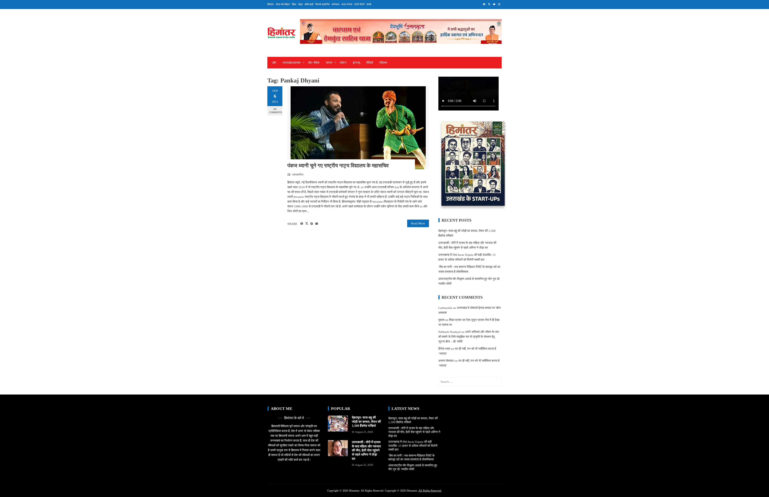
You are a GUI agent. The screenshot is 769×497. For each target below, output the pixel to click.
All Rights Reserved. (430, 490)
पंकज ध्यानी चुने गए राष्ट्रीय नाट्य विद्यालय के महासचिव (338, 166)
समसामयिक (297, 174)
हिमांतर (270, 4)
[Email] (316, 224)
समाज (329, 62)
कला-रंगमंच (346, 4)
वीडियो (369, 62)
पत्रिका (383, 62)
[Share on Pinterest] (311, 224)
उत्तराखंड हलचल (291, 62)
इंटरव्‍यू (356, 62)
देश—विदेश (313, 62)
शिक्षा (294, 4)
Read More (418, 223)
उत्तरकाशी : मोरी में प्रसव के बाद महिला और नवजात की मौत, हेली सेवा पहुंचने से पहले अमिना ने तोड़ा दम (366, 450)
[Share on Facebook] (301, 224)
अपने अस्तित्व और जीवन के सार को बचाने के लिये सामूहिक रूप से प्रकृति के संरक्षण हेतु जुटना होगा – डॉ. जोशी (468, 336)
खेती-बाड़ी (309, 4)
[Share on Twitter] (306, 224)
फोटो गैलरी (359, 4)
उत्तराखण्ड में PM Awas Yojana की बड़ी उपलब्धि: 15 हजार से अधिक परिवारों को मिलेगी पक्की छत (412, 445)
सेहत (300, 4)
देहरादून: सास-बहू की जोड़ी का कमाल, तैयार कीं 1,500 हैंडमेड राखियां (366, 422)
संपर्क (368, 4)
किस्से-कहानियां (322, 4)
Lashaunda (445, 307)
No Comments (275, 110)
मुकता (441, 319)
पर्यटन (343, 62)
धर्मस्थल (335, 4)
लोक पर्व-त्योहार (283, 4)
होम (274, 62)
